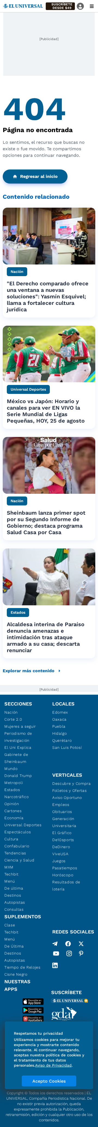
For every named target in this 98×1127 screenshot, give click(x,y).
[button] (60, 6)
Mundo (11, 768)
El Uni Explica (18, 747)
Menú (9, 881)
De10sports (63, 840)
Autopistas (14, 902)
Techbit (11, 874)
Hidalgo (59, 733)
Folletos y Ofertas (69, 790)
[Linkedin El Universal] (55, 965)
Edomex (60, 712)
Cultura (11, 839)
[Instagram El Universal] (69, 954)
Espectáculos (17, 832)
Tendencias (15, 853)
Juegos (59, 861)
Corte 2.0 (13, 719)
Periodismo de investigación (18, 737)
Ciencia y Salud (19, 860)
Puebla (59, 726)
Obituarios (62, 811)
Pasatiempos (64, 868)
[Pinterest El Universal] (81, 954)
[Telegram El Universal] (55, 943)
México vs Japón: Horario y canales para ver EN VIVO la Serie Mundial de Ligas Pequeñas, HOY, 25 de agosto (46, 411)
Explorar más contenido (28, 670)
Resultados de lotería (66, 885)
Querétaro (62, 740)
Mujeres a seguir (20, 726)
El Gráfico (62, 833)
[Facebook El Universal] (68, 943)
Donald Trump (18, 775)
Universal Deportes (23, 825)
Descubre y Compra (71, 783)
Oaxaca (59, 719)
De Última (14, 946)
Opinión (11, 804)
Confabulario (16, 846)
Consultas (13, 909)
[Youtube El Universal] (56, 954)
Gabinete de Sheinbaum (16, 758)
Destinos (12, 895)
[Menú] (91, 6)
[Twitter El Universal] (81, 943)
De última (13, 888)
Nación (11, 712)
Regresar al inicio (39, 176)
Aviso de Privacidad (53, 1065)
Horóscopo (62, 875)
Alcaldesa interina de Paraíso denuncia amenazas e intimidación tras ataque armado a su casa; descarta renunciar (45, 637)
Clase (9, 925)
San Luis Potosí (67, 747)
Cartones (13, 811)
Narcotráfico (16, 797)
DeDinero (61, 847)
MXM (9, 867)
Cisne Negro (15, 974)
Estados (12, 790)
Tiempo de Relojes (22, 967)
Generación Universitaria (64, 822)
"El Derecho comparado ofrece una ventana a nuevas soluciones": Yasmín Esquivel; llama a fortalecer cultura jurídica (47, 296)
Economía (14, 818)
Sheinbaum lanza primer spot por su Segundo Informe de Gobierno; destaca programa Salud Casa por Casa (46, 522)
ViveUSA (60, 854)
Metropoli (13, 782)
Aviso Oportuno (67, 797)
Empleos (60, 804)
